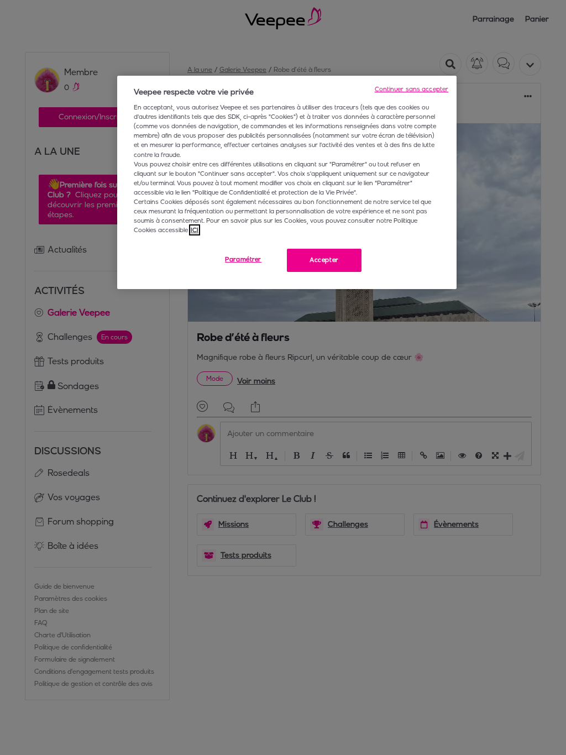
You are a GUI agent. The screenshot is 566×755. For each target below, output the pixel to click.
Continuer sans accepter (412, 89)
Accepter (324, 260)
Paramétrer (243, 259)
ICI (194, 230)
